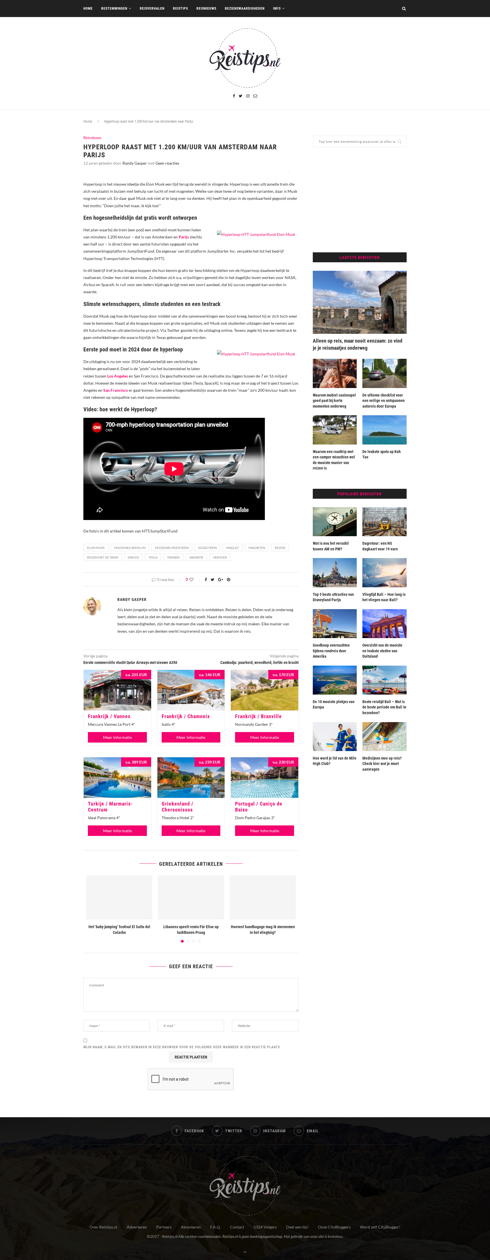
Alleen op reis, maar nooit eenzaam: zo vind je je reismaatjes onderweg (357, 344)
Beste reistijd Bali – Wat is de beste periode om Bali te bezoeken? (384, 707)
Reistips (180, 9)
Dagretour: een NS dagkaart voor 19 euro (380, 546)
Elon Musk (96, 548)
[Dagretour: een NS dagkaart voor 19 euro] (384, 521)
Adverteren (137, 1227)
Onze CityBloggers (334, 1227)
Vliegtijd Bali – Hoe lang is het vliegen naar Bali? (383, 597)
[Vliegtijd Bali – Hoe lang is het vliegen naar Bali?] (384, 572)
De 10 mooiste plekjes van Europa (333, 704)
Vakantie (196, 557)
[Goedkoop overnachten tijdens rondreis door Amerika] (335, 623)
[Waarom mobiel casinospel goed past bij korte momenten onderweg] (335, 373)
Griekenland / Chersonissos (177, 807)
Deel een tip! (297, 1227)
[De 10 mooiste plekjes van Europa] (335, 680)
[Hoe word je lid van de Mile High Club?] (335, 736)
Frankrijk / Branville (258, 716)
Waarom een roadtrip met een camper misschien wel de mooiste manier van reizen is (334, 460)
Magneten (256, 548)
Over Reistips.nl (103, 1227)
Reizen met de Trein (102, 557)
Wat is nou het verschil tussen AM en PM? (331, 546)
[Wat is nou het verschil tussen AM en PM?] (335, 521)
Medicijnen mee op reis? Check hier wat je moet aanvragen (382, 763)
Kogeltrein (207, 548)
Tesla (153, 557)
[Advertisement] (360, 199)
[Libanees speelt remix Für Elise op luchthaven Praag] (191, 897)
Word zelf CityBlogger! (380, 1227)
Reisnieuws (206, 9)
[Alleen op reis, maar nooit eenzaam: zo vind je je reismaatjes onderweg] (360, 302)
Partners (164, 1227)
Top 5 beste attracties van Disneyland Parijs (333, 597)
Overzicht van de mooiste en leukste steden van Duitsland (382, 651)
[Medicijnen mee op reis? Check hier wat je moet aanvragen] (384, 736)
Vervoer (220, 557)
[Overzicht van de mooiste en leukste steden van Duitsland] (384, 623)
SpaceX (133, 557)
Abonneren (191, 1227)
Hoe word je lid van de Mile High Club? (334, 761)
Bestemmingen (114, 9)
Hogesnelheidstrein (172, 548)
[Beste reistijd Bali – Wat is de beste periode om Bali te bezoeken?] (384, 680)
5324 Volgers (265, 1227)
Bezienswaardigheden (245, 9)
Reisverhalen (152, 9)
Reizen (280, 548)
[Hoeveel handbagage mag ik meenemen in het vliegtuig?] (263, 897)
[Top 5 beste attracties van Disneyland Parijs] (335, 572)
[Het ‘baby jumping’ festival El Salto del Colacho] (119, 897)
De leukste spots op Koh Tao (381, 454)
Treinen (173, 557)
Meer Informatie (117, 737)
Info (277, 9)
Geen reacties (167, 163)
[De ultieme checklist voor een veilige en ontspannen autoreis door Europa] (384, 373)
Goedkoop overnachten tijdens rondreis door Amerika (331, 651)
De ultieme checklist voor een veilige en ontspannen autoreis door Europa (383, 400)
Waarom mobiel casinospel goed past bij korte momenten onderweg (334, 400)
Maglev (232, 548)
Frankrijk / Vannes (109, 716)
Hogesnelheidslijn (129, 548)
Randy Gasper (134, 163)
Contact (237, 1227)
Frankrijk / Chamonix (186, 716)
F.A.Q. (215, 1227)
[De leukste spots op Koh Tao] (384, 429)
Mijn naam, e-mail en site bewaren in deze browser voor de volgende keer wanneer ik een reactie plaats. (182, 1047)
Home (88, 9)
